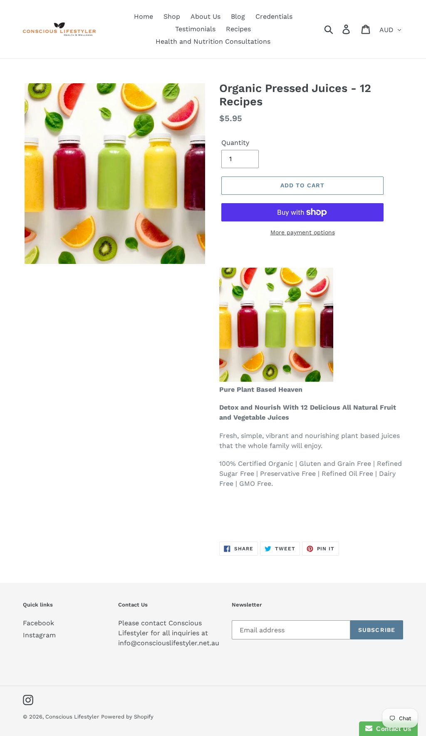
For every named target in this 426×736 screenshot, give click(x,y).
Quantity (235, 143)
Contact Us (391, 728)
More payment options (302, 232)
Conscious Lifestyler (72, 717)
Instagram (39, 635)
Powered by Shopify (127, 717)
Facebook (38, 623)
